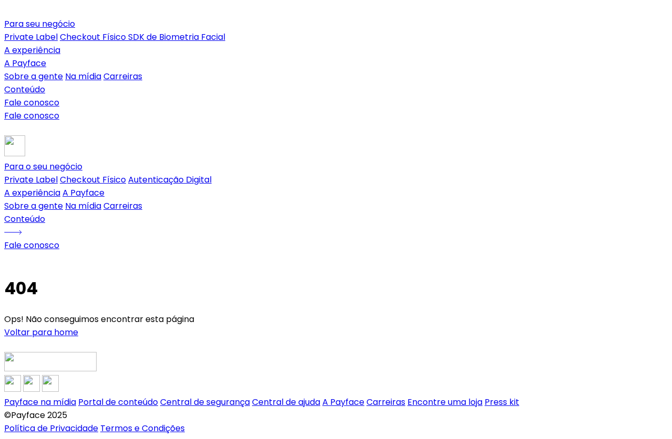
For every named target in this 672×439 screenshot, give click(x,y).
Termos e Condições (142, 428)
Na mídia (83, 76)
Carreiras (122, 76)
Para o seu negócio (43, 166)
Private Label (31, 37)
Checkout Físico (94, 37)
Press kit (502, 402)
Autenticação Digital (170, 180)
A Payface (83, 193)
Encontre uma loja (444, 402)
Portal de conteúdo (118, 402)
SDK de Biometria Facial (176, 37)
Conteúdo (24, 89)
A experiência (32, 50)
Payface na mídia (40, 402)
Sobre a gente (33, 76)
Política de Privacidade (51, 428)
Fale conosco (31, 103)
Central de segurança (205, 402)
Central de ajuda (286, 402)
